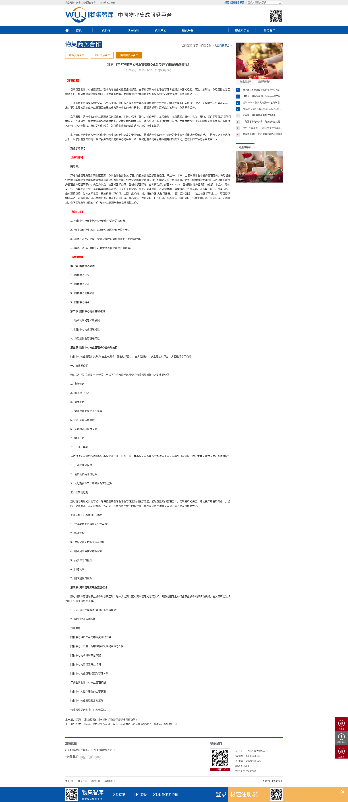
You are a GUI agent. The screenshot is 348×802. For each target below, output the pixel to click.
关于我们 (69, 781)
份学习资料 (165, 795)
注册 (242, 2)
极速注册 (241, 794)
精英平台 (188, 30)
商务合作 (269, 30)
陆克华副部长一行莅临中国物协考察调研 (259, 134)
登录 (227, 2)
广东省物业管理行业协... (77, 750)
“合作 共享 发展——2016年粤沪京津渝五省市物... (260, 128)
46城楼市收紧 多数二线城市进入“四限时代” (260, 109)
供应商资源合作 (129, 55)
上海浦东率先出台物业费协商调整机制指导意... (260, 121)
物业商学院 (242, 30)
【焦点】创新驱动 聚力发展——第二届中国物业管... (260, 96)
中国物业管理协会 (103, 750)
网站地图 (95, 781)
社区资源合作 (102, 55)
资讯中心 (160, 30)
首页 (79, 30)
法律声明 (108, 781)
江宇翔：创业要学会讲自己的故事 (256, 115)
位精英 (119, 795)
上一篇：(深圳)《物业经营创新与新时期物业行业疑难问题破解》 (101, 719)
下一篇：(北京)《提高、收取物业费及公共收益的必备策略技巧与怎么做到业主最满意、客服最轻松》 (122, 724)
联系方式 (82, 781)
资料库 (106, 30)
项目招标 (133, 30)
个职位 (139, 795)
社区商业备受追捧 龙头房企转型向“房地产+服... (260, 90)
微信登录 (234, 2)
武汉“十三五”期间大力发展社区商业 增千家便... (260, 102)
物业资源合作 (76, 55)
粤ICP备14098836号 (272, 781)
